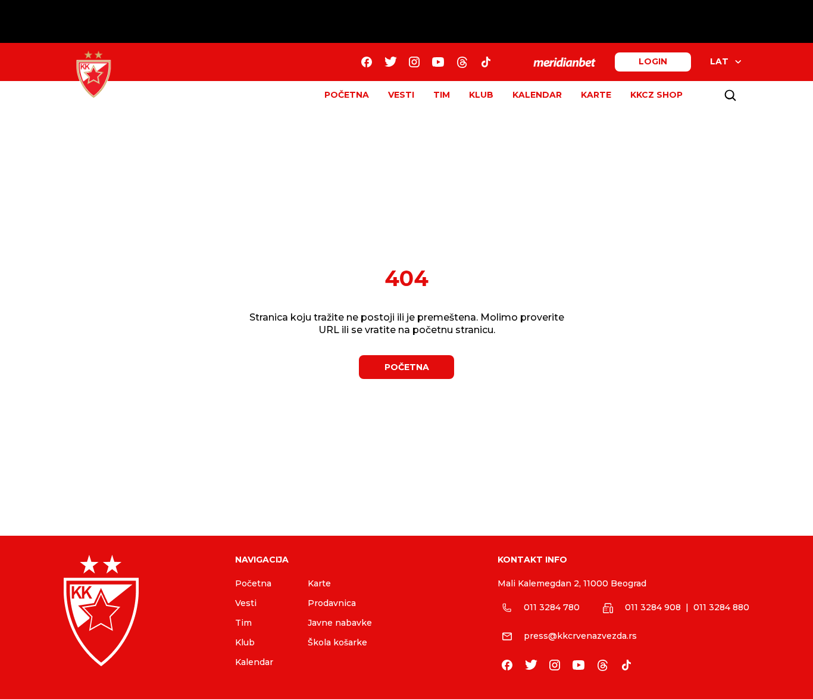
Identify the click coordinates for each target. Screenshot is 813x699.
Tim (243, 622)
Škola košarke (337, 642)
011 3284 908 (653, 607)
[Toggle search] (730, 95)
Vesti (246, 603)
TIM (441, 94)
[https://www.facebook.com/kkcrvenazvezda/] (366, 62)
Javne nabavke (340, 622)
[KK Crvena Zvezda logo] (140, 610)
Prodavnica (332, 603)
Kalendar (254, 662)
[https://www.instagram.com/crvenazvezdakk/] (414, 62)
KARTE (596, 94)
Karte (319, 583)
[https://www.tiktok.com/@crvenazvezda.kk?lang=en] (485, 62)
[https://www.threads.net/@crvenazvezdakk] (461, 62)
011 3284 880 (721, 607)
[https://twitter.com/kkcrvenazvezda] (390, 62)
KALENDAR (537, 94)
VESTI (401, 94)
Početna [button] (406, 367)
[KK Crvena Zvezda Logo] (93, 74)
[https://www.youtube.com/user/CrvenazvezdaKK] (438, 62)
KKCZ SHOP (656, 94)
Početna (253, 583)
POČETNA (346, 94)
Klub (245, 642)
